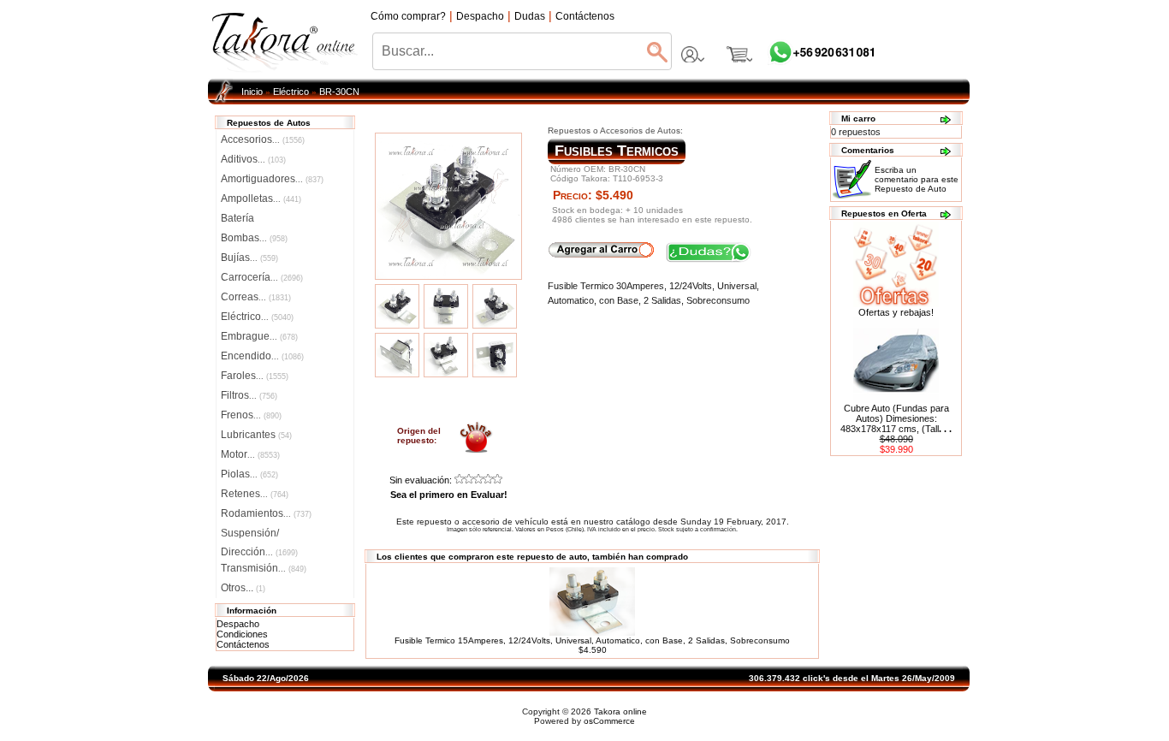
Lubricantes (256, 435)
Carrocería (262, 277)
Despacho (238, 624)
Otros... (243, 588)
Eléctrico (291, 91)
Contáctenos (243, 644)
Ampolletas (261, 199)
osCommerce (609, 721)
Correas (256, 297)
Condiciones (242, 634)
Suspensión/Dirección (259, 534)
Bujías (249, 258)
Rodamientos (266, 513)
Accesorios (263, 139)
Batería (237, 218)
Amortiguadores (272, 179)
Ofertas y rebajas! (896, 312)
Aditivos (253, 159)
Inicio (252, 91)
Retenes (254, 494)
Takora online (620, 711)
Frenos (251, 415)
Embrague (259, 336)
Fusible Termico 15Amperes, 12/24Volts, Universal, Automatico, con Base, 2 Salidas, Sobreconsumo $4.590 (592, 645)
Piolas (249, 474)
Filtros (249, 395)
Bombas (254, 238)
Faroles (254, 376)
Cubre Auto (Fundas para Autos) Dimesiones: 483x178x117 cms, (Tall (896, 418)
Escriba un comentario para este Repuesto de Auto (916, 179)
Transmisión (263, 568)
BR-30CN (339, 91)
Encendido (262, 356)
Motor (250, 454)
